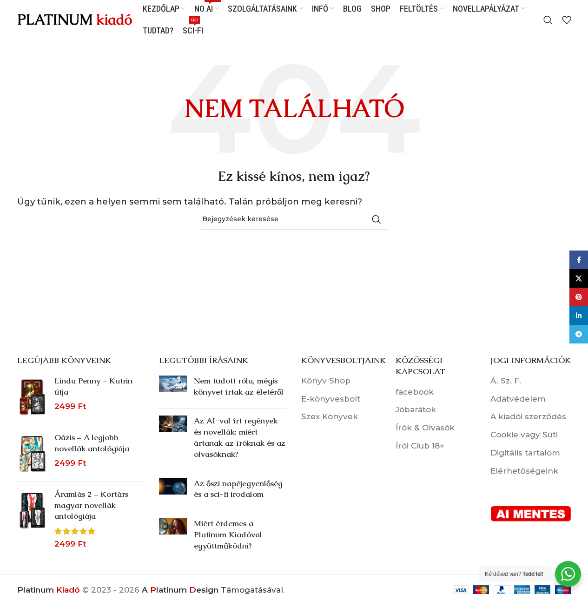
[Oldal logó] (75, 19)
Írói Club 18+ (420, 445)
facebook (415, 391)
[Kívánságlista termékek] (566, 20)
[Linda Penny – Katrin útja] (32, 397)
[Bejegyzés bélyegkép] (173, 389)
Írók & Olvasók (425, 427)
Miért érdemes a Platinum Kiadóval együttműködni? (228, 534)
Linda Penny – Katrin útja (93, 386)
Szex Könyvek (329, 416)
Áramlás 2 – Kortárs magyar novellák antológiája (91, 505)
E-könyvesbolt (330, 398)
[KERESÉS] (376, 219)
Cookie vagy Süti (524, 434)
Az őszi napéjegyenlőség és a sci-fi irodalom (238, 489)
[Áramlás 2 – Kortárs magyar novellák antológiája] (32, 519)
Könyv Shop (325, 380)
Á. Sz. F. (505, 380)
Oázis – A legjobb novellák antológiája (91, 443)
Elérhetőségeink (524, 470)
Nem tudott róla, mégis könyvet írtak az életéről (239, 386)
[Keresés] (548, 20)
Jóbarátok (416, 409)
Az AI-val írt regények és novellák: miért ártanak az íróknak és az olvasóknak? (239, 437)
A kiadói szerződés (528, 416)
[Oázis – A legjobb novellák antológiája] (32, 453)
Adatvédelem (518, 398)
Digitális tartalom (525, 452)
